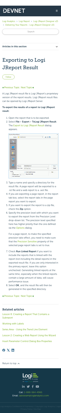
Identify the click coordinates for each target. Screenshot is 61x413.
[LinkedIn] (12, 350)
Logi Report (24, 21)
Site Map (37, 409)
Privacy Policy (26, 409)
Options (20, 227)
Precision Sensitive (27, 241)
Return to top (9, 363)
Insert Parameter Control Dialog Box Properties (27, 341)
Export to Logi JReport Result (29, 125)
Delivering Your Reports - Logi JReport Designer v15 (29, 25)
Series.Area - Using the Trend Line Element (24, 329)
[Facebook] (3, 350)
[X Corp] (8, 350)
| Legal (58, 406)
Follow (8, 77)
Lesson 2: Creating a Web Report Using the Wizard (29, 335)
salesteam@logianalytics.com (34, 395)
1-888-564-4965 (33, 392)
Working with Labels (13, 323)
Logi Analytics (8, 21)
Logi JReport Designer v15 (45, 21)
